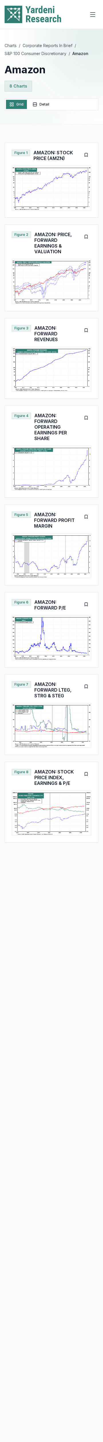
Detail (44, 104)
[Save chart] (86, 155)
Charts (11, 45)
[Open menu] (92, 14)
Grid (19, 104)
